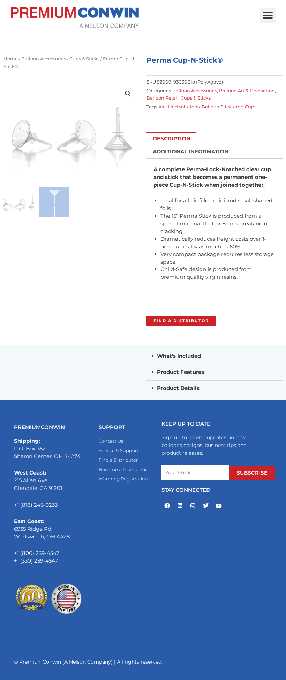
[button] (268, 15)
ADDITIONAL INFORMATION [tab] (190, 152)
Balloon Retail (162, 98)
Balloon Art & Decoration (247, 90)
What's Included (179, 356)
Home (10, 59)
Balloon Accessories (43, 59)
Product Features (180, 372)
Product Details (178, 388)
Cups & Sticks (84, 59)
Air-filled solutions (179, 106)
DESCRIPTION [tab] (171, 139)
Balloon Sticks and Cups (229, 106)
